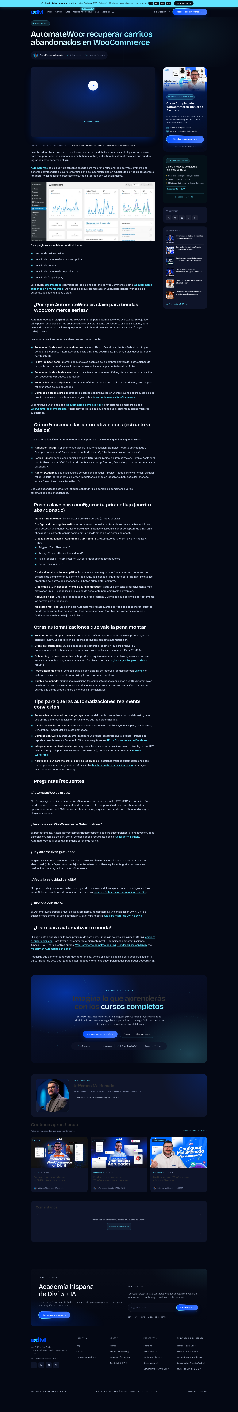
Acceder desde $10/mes (189, 12)
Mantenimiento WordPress (189, 1357)
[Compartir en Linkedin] (182, 217)
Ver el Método (183, 3)
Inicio (49, 11)
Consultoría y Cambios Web (189, 1363)
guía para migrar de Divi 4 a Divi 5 (123, 915)
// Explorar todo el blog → (193, 1130)
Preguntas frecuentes (120, 1357)
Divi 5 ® (153, 1391)
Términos (203, 1391)
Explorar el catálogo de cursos (137, 1034)
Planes (113, 1345)
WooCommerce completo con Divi (95, 945)
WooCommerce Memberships (48, 408)
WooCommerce (60, 145)
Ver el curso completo (185, 139)
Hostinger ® (133, 1391)
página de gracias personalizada (129, 660)
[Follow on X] (56, 1365)
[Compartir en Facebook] (175, 217)
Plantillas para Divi (185, 1345)
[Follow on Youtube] (49, 1365)
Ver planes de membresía (100, 1034)
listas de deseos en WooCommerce (114, 397)
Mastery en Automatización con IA (112, 765)
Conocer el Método (185, 197)
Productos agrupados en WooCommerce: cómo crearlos (110, 1179)
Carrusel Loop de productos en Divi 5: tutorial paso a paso (50, 1179)
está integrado (53, 284)
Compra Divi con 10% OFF (155, 1368)
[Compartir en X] (168, 217)
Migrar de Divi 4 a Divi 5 (188, 1368)
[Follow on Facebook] (34, 1365)
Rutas (67, 11)
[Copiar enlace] (195, 217)
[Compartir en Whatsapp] (188, 217)
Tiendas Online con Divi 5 (132, 945)
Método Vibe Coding (82, 11)
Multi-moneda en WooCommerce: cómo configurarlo (171, 1179)
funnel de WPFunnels (127, 836)
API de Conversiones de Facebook (126, 740)
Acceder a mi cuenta (119, 1226)
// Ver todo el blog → (177, 304)
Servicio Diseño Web (186, 1351)
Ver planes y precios (54, 1315)
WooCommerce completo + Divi (84, 404)
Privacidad (192, 1391)
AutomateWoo (39, 167)
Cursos (58, 11)
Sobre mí (106, 11)
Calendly (139, 670)
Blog (97, 11)
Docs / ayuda (149, 1363)
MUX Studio (149, 1351)
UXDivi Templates (152, 1357)
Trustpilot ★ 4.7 (117, 1363)
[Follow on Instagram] (41, 1365)
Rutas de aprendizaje (86, 1357)
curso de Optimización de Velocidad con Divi (120, 892)
